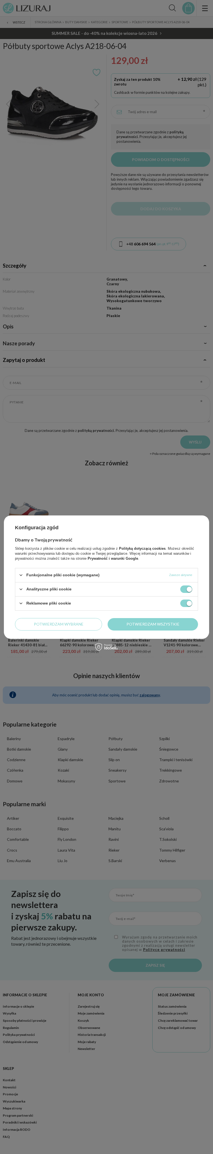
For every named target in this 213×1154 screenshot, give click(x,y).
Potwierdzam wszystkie (152, 624)
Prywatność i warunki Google (113, 558)
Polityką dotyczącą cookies (142, 548)
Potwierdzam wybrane (58, 624)
